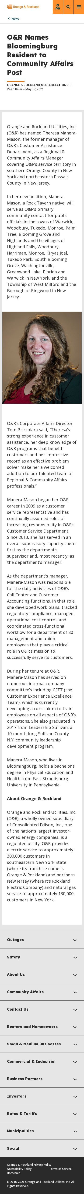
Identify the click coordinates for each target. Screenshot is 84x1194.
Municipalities (20, 1131)
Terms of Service (60, 1169)
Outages (15, 939)
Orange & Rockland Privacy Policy (29, 1165)
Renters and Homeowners (32, 1026)
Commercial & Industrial (31, 1061)
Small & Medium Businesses (34, 1044)
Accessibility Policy (19, 1169)
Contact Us (17, 1009)
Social (13, 1148)
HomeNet (13, 1173)
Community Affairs (25, 992)
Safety (13, 957)
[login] (58, 7)
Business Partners (24, 1078)
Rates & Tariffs (22, 1113)
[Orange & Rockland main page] (19, 7)
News (15, 19)
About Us (16, 974)
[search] (68, 7)
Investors (16, 1096)
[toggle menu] (79, 7)
